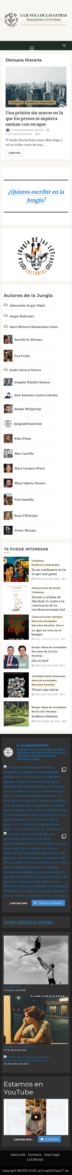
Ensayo (36, 647)
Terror (60, 625)
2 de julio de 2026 (46, 694)
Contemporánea (42, 676)
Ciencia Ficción (41, 616)
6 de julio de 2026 (46, 665)
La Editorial (35, 1159)
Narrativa (37, 625)
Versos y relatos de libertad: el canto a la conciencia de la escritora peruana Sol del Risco (48, 605)
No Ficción (50, 651)
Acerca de (18, 1154)
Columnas (16, 102)
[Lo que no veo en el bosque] (16, 627)
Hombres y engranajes (40, 102)
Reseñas (49, 625)
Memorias (59, 676)
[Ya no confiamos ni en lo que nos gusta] (16, 569)
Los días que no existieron (19, 1046)
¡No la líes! (40, 661)
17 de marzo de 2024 (19, 134)
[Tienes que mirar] (16, 685)
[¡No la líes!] (16, 656)
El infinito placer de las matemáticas (25, 1060)
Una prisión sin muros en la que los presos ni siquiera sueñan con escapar (34, 118)
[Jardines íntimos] (16, 713)
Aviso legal (52, 1154)
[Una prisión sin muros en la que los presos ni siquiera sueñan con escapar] (36, 87)
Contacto (35, 1154)
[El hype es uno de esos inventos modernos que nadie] (36, 797)
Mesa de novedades (44, 621)
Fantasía (57, 616)
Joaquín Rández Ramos (27, 130)
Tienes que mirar (45, 689)
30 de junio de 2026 (47, 721)
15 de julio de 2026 (46, 639)
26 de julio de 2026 (46, 578)
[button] (32, 45)
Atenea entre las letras (46, 588)
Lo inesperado (12, 986)
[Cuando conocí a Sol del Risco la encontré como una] (36, 864)
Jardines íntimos (45, 716)
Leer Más (14, 153)
